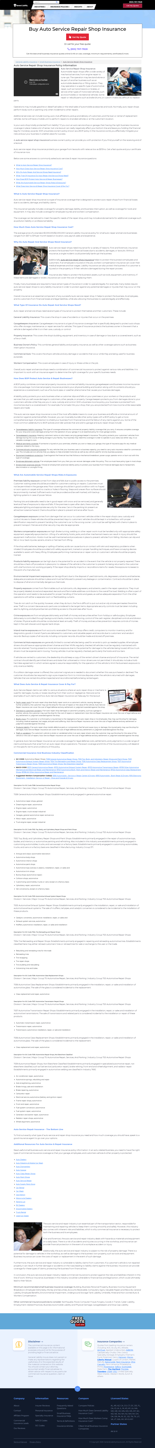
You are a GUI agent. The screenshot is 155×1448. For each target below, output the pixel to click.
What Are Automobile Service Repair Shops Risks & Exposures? (41, 183)
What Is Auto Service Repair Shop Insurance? (34, 165)
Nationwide (110, 1362)
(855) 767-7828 (79, 49)
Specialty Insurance (44, 1416)
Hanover (122, 1357)
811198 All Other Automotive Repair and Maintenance (43, 772)
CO (125, 1406)
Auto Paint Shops (23, 1177)
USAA (109, 1371)
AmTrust (101, 1350)
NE (115, 1414)
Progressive (109, 1367)
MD (112, 1411)
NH (122, 1414)
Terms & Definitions (66, 1421)
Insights (78, 7)
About (90, 7)
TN (132, 1416)
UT (138, 1416)
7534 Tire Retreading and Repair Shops (65, 762)
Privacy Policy (35, 1442)
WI (122, 1419)
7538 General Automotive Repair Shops (61, 759)
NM (130, 1414)
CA (121, 1406)
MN (123, 1411)
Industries (39, 7)
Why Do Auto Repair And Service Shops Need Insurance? (38, 172)
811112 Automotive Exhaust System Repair (70, 767)
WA (118, 1419)
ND (112, 1414)
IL (120, 1408)
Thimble (124, 1369)
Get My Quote (133, 6)
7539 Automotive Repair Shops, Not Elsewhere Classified (60, 764)
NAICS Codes (41, 1421)
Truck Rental (21, 1212)
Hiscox (130, 1357)
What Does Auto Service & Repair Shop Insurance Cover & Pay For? (42, 186)
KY (129, 1408)
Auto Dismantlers (23, 1167)
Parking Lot (20, 1202)
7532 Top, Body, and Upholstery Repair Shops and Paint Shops (102, 759)
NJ (126, 1414)
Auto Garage (21, 1170)
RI (122, 1416)
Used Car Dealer (22, 1216)
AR (115, 1406)
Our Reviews (19, 1428)
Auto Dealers (21, 1160)
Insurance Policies (59, 7)
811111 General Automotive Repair (40, 767)
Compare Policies (86, 1406)
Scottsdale (126, 1367)
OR (115, 1416)
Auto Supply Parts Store (25, 1184)
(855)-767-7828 (135, 2)
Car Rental (20, 1188)
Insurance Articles (65, 1426)
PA (119, 1416)
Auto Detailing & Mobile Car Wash (29, 1163)
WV (126, 1419)
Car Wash (20, 1191)
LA (132, 1408)
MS (130, 1411)
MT (134, 1411)
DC (132, 1406)
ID (115, 1408)
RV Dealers (20, 1205)
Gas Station (20, 1195)
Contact (17, 1411)
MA (135, 1408)
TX (135, 1416)
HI (116, 1431)
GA (112, 1408)
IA (118, 1408)
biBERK (129, 1350)
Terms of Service (20, 1442)
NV (119, 1414)
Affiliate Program (21, 1416)
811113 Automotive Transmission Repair (103, 767)
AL (112, 1406)
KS (126, 1408)
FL (139, 1406)
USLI (115, 1371)
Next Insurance (123, 1362)
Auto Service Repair (24, 1181)
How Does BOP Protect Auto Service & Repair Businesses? (39, 179)
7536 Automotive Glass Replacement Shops (99, 762)
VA (112, 1419)
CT (129, 1406)
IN (123, 1408)
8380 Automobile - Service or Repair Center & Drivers (74, 776)
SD (128, 1416)
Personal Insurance (44, 1411)
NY (133, 1414)
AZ (118, 1406)
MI (119, 1411)
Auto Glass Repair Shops (25, 1174)
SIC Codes (40, 1426)
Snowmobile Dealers (24, 1209)
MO (127, 1411)
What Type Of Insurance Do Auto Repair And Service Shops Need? (42, 176)
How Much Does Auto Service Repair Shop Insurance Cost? (39, 169)
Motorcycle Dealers (23, 1198)
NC (138, 1411)
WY (131, 1419)
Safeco (118, 1367)
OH (137, 1414)
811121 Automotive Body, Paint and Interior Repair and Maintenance (83, 770)
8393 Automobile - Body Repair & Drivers (112, 776)
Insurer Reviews (42, 1406)
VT (115, 1419)
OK (112, 1416)
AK (112, 1431)
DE (135, 1406)
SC (125, 1416)
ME (116, 1411)
